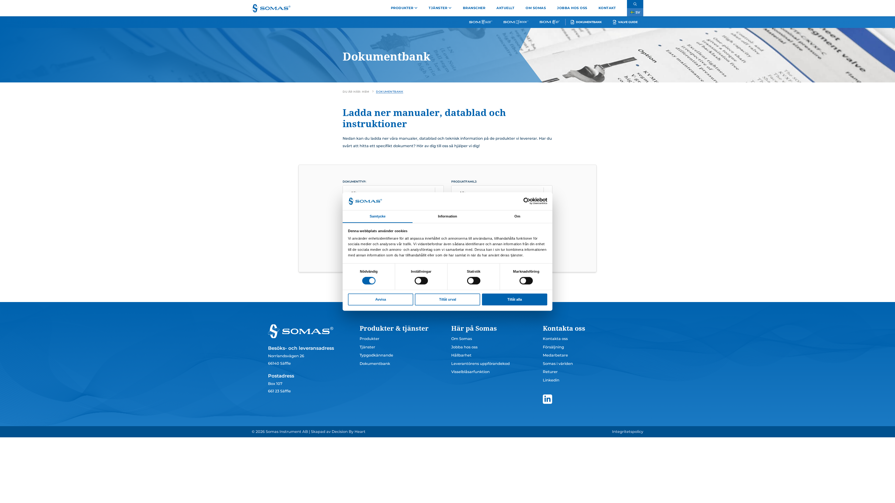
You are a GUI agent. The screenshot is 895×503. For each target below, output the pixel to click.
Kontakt (607, 8)
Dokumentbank (589, 22)
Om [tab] (517, 216)
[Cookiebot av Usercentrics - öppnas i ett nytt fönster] (526, 201)
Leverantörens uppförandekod (480, 363)
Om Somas (536, 8)
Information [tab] (447, 216)
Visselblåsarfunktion (470, 372)
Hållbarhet (461, 355)
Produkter (402, 8)
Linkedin (551, 380)
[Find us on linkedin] (547, 399)
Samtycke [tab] (378, 216)
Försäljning (553, 347)
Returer (550, 372)
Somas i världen (558, 363)
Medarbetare (555, 355)
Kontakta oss (555, 338)
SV (638, 12)
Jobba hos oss (572, 8)
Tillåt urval (447, 299)
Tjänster (438, 8)
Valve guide (628, 22)
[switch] (421, 281)
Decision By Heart (348, 431)
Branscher (474, 8)
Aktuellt (505, 8)
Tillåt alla (514, 299)
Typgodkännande (376, 355)
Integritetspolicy (627, 431)
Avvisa (380, 299)
